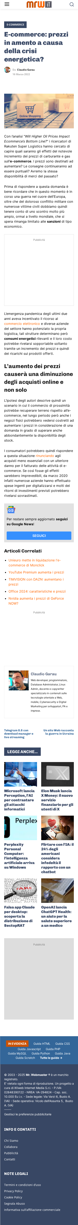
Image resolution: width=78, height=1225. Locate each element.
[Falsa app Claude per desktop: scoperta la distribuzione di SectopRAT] (20, 890)
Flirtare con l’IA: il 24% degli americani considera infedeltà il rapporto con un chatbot (57, 858)
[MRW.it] (39, 4)
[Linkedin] (18, 82)
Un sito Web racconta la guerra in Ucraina (58, 732)
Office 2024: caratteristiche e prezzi (37, 591)
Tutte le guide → (51, 1057)
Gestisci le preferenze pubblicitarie (27, 1114)
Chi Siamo (11, 1141)
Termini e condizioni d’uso (22, 1185)
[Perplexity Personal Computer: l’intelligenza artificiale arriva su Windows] (20, 828)
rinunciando (45, 456)
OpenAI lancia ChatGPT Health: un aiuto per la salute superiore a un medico (56, 916)
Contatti (9, 1159)
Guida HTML (41, 1043)
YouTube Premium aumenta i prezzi (36, 572)
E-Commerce (15, 24)
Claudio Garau (26, 70)
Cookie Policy (13, 1197)
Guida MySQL (17, 1053)
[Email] (46, 82)
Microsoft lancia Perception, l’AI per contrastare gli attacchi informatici (19, 800)
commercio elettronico (22, 324)
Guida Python (41, 1053)
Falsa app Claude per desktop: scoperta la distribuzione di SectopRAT (19, 916)
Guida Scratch (25, 1057)
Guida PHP (53, 1049)
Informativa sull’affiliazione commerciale (32, 1210)
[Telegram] (37, 82)
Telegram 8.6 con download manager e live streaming (18, 734)
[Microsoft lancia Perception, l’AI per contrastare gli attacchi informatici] (20, 774)
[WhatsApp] (27, 82)
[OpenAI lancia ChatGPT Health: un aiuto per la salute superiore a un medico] (57, 890)
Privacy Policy (13, 1191)
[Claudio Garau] (8, 70)
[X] (8, 82)
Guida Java (62, 1053)
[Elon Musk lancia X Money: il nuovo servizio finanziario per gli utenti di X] (57, 774)
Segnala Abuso (14, 1203)
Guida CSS (62, 1043)
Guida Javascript (29, 1049)
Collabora (10, 1147)
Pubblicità (11, 1153)
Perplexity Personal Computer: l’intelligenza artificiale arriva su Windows (19, 856)
